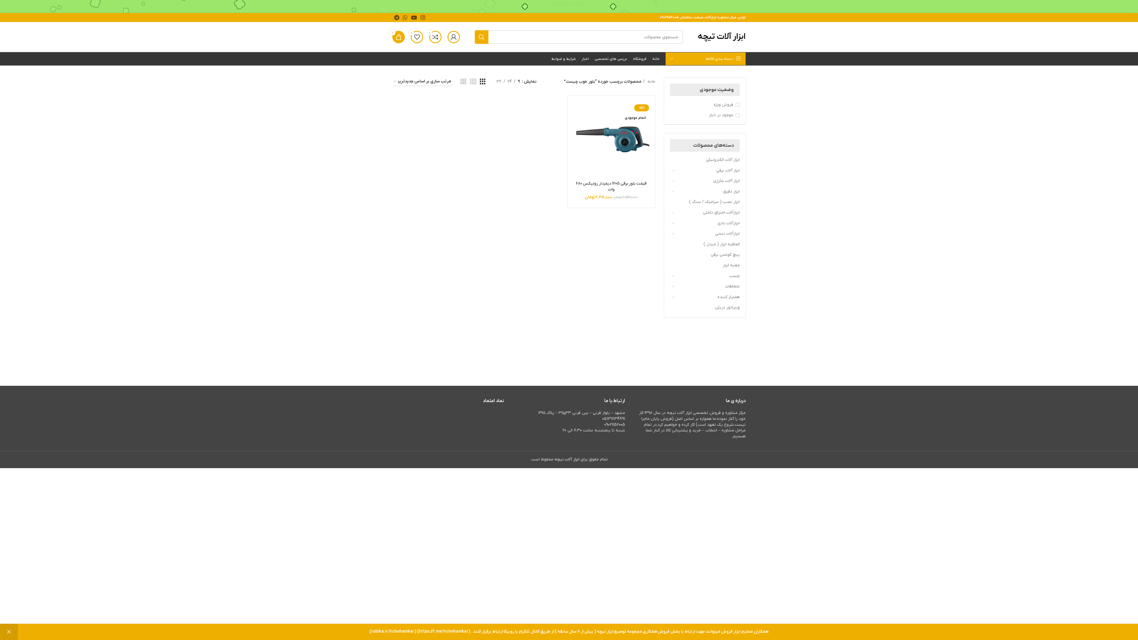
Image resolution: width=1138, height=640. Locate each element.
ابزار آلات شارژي (726, 181)
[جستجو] (481, 37)
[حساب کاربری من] (454, 37)
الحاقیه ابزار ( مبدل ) (722, 244)
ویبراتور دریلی (727, 307)
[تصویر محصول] (611, 139)
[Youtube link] (414, 17)
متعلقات (732, 286)
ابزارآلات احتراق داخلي (721, 212)
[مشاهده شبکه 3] (482, 82)
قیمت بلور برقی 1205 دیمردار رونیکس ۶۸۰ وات (611, 186)
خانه (650, 81)
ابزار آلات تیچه (722, 36)
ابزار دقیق (731, 191)
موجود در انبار (721, 115)
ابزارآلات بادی (728, 223)
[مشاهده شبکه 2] (463, 82)
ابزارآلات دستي (727, 233)
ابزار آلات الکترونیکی (723, 160)
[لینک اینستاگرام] (423, 17)
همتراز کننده (728, 297)
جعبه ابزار (731, 265)
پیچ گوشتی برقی (725, 254)
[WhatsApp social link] (405, 17)
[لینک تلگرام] (396, 17)
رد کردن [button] (9, 632)
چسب (734, 276)
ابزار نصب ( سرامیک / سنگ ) (714, 202)
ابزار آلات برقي (728, 170)
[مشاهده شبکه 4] (473, 82)
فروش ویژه (723, 105)
